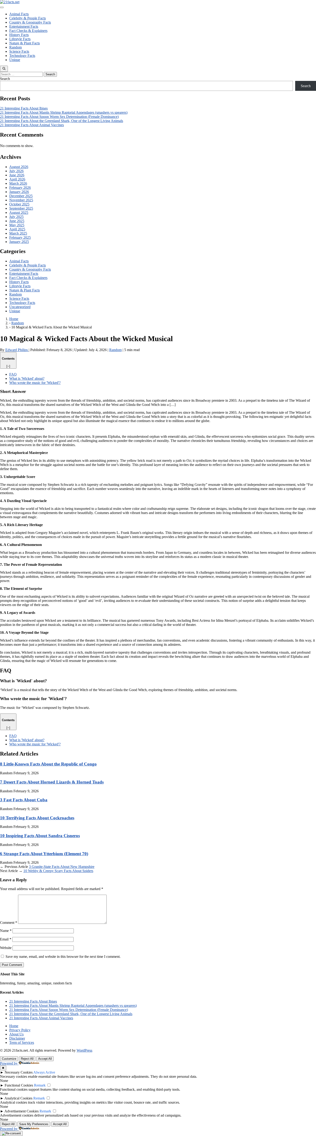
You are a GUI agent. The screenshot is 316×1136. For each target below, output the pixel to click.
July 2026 (16, 171)
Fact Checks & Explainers (28, 31)
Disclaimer (17, 1038)
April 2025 (17, 229)
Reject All (27, 1058)
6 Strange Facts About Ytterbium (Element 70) (44, 853)
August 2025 (18, 212)
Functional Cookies (19, 1085)
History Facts (19, 35)
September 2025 (21, 208)
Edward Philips (17, 350)
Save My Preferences (33, 1124)
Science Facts (19, 51)
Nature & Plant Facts (24, 43)
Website (6, 948)
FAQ (13, 374)
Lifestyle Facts (20, 39)
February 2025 (20, 237)
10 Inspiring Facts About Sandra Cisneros (40, 835)
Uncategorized (20, 307)
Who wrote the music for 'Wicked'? (35, 383)
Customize (9, 1058)
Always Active (44, 1072)
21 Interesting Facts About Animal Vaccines (32, 125)
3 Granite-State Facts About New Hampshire (61, 867)
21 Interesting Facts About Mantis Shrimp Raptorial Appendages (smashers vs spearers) (63, 112)
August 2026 (18, 167)
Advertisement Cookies (21, 1111)
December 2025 (21, 196)
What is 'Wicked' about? (26, 378)
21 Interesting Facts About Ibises (24, 108)
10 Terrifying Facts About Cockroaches (37, 817)
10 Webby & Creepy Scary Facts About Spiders (58, 871)
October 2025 (19, 204)
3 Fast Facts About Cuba (23, 799)
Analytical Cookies (18, 1098)
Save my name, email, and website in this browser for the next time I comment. (63, 956)
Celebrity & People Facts (27, 18)
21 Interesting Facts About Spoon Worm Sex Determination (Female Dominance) (59, 117)
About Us (16, 1034)
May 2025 (16, 225)
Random (15, 47)
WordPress (84, 1050)
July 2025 (16, 217)
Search (5, 79)
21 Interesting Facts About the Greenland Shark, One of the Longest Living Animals (61, 121)
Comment (8, 923)
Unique (14, 60)
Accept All (45, 1058)
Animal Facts (19, 14)
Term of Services (21, 1042)
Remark (40, 1085)
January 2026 (19, 192)
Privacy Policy (20, 1030)
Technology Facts (22, 56)
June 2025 (16, 221)
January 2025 (19, 242)
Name (6, 931)
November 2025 (21, 200)
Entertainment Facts (23, 26)
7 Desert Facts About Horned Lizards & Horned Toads (52, 782)
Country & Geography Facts (30, 22)
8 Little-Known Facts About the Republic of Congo (48, 764)
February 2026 (20, 188)
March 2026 (18, 183)
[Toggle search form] (4, 69)
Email (5, 939)
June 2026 (16, 175)
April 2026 (17, 179)
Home (13, 1026)
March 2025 (18, 233)
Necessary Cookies (19, 1072)
